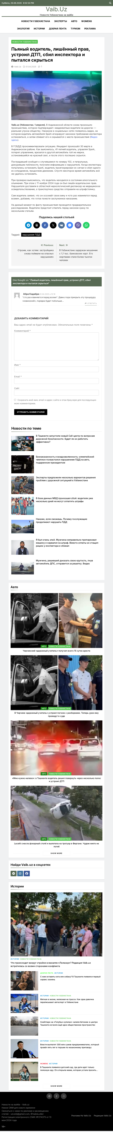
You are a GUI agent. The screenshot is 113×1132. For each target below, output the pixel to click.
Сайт (16, 388)
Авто (74, 21)
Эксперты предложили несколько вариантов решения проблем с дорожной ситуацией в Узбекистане (66, 479)
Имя (17, 364)
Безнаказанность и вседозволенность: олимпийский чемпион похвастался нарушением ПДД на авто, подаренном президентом (65, 459)
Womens (86, 21)
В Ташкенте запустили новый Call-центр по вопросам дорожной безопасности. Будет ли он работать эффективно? (65, 438)
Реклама (90, 28)
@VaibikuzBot (37, 1114)
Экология (23, 28)
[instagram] (20, 873)
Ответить (92, 303)
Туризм (75, 28)
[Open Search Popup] (110, 3)
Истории (39, 28)
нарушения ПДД (31, 234)
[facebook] (27, 873)
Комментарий (22, 330)
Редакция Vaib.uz (102, 1115)
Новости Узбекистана (35, 21)
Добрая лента (58, 28)
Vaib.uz (56, 9)
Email (18, 376)
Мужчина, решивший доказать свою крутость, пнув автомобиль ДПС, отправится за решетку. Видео (64, 562)
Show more (56, 853)
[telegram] (14, 873)
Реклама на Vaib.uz (81, 1115)
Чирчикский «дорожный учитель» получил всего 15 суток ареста (56, 650)
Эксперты (60, 21)
